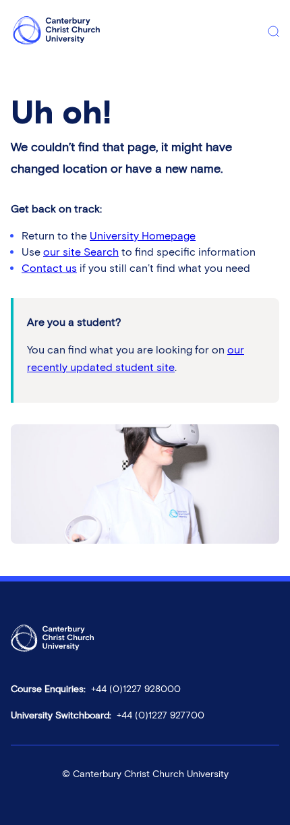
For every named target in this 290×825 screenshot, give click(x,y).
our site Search (81, 252)
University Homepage (143, 235)
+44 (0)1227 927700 (160, 715)
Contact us (49, 268)
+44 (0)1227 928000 (136, 689)
